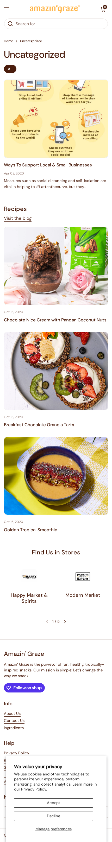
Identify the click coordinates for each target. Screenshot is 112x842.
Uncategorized (31, 41)
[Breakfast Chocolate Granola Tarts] (56, 371)
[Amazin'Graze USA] (55, 9)
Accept (53, 802)
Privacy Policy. (34, 789)
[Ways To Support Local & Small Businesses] (56, 119)
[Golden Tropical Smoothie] (56, 476)
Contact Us (14, 720)
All (10, 69)
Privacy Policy (16, 753)
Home (8, 41)
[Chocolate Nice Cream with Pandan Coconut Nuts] (56, 266)
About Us (12, 713)
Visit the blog (18, 218)
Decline (53, 816)
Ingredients (14, 727)
